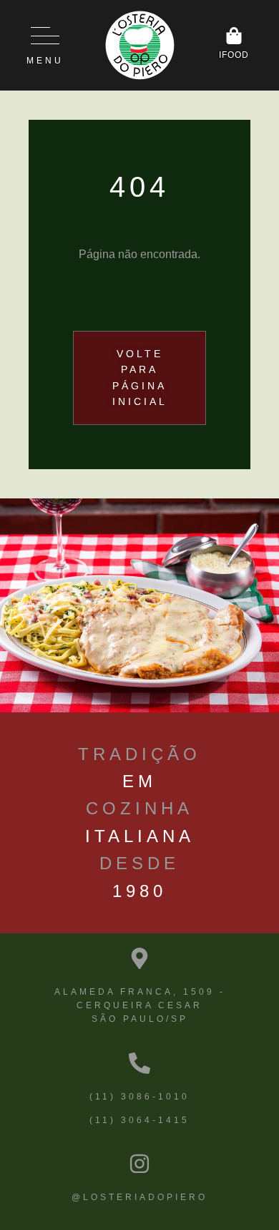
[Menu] (45, 35)
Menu (45, 61)
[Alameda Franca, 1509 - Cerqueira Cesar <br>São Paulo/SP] (139, 958)
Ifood (234, 55)
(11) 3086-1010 (139, 1097)
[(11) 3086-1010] (139, 1063)
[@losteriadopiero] (139, 1163)
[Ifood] (234, 35)
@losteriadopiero (139, 1197)
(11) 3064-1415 (139, 1120)
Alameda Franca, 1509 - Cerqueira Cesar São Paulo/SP (139, 1005)
